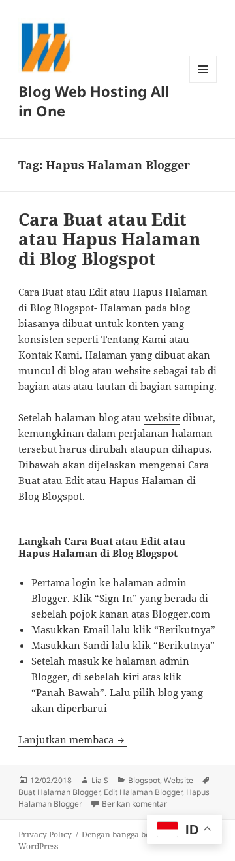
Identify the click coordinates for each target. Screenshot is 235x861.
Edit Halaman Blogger (143, 792)
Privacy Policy (45, 834)
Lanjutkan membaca (72, 739)
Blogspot (144, 780)
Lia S (99, 780)
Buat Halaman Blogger (59, 792)
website (162, 417)
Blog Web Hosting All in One (94, 100)
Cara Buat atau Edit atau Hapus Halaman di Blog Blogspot (109, 238)
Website (178, 780)
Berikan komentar (134, 803)
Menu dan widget (203, 82)
